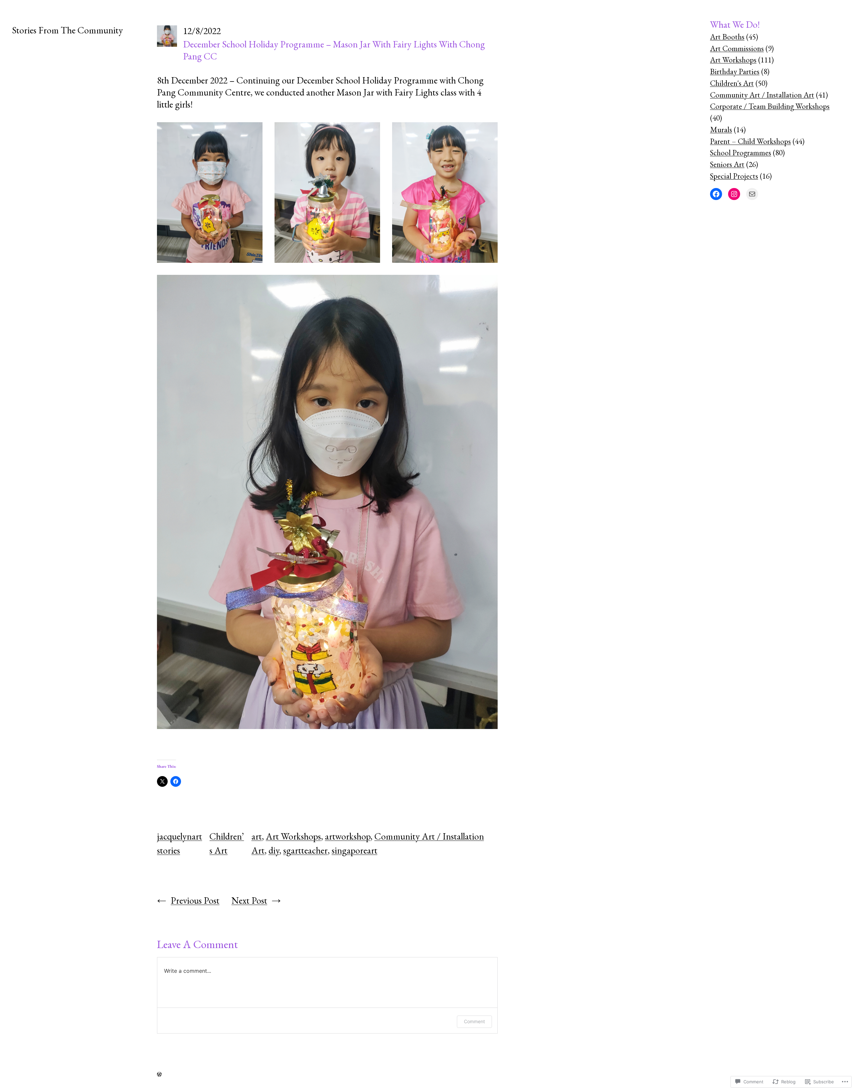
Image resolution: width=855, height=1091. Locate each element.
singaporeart (354, 850)
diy (274, 850)
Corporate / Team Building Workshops (770, 106)
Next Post (249, 900)
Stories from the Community (67, 30)
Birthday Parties (734, 71)
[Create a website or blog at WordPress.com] (159, 1074)
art (256, 836)
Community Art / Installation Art (762, 95)
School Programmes (740, 153)
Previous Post (195, 900)
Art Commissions (737, 48)
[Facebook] (716, 194)
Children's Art (732, 83)
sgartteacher (305, 850)
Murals (721, 130)
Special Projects (734, 176)
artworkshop (347, 836)
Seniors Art (727, 164)
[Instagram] (734, 194)
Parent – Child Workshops (750, 141)
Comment (474, 1021)
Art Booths (727, 37)
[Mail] (752, 194)
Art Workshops (293, 836)
